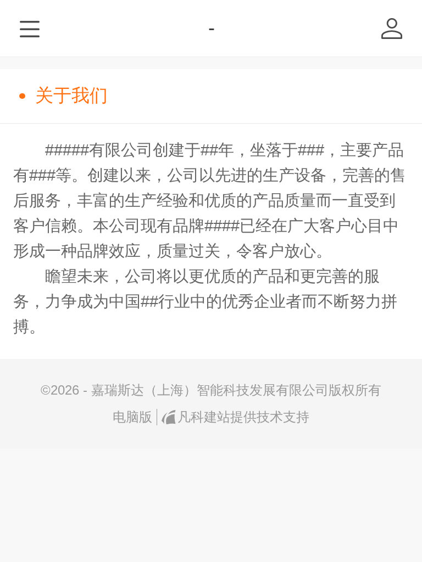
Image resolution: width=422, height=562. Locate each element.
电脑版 (132, 416)
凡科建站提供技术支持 (243, 416)
